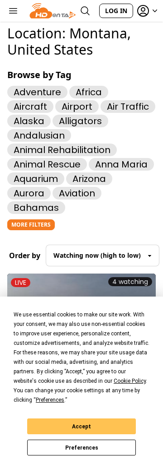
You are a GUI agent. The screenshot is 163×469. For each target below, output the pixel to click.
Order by (24, 255)
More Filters (31, 224)
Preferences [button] (50, 400)
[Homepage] (53, 11)
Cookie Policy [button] (130, 381)
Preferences (81, 448)
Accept (81, 426)
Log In (116, 10)
